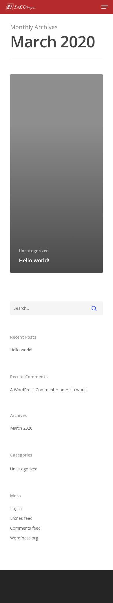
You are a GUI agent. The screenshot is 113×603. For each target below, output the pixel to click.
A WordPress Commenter (34, 389)
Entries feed (21, 518)
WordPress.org (24, 538)
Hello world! (21, 349)
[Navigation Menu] (104, 7)
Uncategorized (34, 250)
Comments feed (25, 528)
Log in (16, 508)
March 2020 (21, 428)
